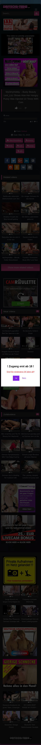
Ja (16, 378)
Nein (24, 378)
